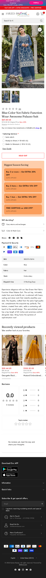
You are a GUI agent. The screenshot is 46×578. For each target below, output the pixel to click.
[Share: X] (13, 237)
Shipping (4, 124)
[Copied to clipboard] (21, 237)
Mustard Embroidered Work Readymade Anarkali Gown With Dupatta (32, 375)
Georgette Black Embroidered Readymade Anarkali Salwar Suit (12, 375)
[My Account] (38, 14)
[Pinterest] (30, 570)
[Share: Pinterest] (17, 237)
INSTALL (36, 3)
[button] (31, 390)
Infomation (6, 482)
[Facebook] (15, 570)
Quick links (6, 489)
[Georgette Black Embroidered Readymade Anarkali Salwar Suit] (12, 350)
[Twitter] (19, 570)
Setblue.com (23, 564)
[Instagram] (23, 570)
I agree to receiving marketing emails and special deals (23, 510)
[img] (10, 109)
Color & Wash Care (13, 231)
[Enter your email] (42, 503)
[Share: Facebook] (9, 237)
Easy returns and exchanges (16, 224)
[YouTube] (27, 570)
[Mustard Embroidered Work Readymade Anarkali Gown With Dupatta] (33, 350)
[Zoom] (40, 29)
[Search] (41, 20)
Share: (4, 238)
